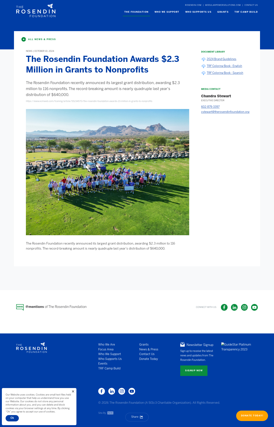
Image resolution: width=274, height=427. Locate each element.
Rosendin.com (193, 5)
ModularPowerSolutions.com (223, 5)
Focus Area (106, 349)
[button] (136, 12)
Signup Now (194, 371)
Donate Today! (252, 416)
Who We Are (106, 344)
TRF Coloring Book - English (224, 66)
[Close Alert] (73, 391)
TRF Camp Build (109, 368)
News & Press (148, 349)
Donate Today (148, 358)
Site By (102, 413)
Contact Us (251, 5)
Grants (144, 344)
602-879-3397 (210, 107)
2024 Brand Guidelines (221, 59)
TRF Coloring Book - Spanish (225, 73)
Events (102, 363)
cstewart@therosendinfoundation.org (225, 112)
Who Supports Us (110, 358)
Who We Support (109, 354)
